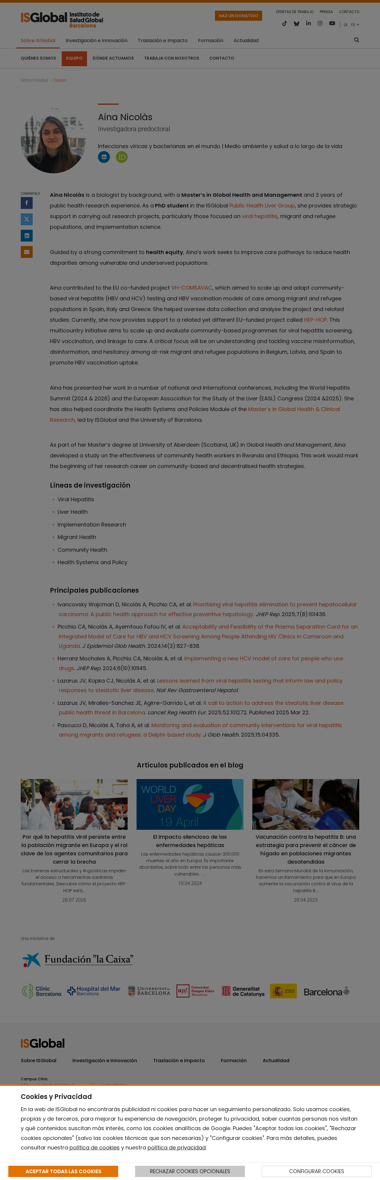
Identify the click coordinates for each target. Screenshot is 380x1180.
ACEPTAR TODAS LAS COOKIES (63, 1171)
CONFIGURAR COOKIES (316, 1171)
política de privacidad (177, 1147)
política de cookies (94, 1147)
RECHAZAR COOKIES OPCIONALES (190, 1171)
